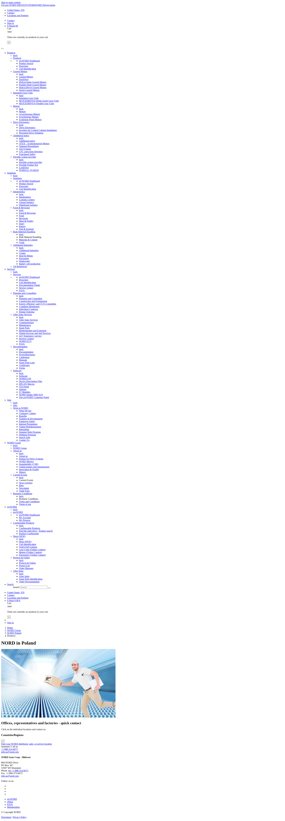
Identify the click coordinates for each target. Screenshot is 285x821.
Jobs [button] (9, 400)
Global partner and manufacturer (34, 467)
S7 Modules (24, 392)
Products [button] (11, 52)
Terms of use (25, 504)
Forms (22, 368)
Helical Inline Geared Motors (32, 82)
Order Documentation (29, 581)
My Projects (24, 520)
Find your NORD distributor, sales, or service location (26, 744)
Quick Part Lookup (28, 547)
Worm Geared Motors (29, 90)
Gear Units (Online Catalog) (32, 549)
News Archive (26, 483)
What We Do (25, 410)
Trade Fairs (24, 491)
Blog (21, 485)
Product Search (26, 63)
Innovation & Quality (29, 469)
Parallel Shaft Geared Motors (32, 85)
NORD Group (20, 448)
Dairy (21, 223)
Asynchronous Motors (29, 114)
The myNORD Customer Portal (34, 397)
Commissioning (26, 322)
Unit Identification (27, 69)
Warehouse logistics (28, 205)
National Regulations (29, 146)
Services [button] (11, 269)
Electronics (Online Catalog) (32, 555)
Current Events (20, 475)
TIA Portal (24, 386)
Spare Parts (24, 328)
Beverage (23, 218)
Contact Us (24, 440)
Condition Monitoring (29, 306)
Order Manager (26, 568)
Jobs (15, 405)
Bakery (22, 226)
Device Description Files (30, 381)
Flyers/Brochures (27, 354)
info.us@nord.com (10, 752)
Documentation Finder (29, 285)
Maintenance (25, 325)
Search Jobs (24, 437)
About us (17, 451)
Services (17, 274)
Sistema (22, 389)
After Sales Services (22, 314)
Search (16, 587)
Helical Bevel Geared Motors (32, 87)
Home (10, 627)
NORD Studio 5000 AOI (31, 394)
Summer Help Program (30, 432)
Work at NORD (20, 408)
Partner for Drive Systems (31, 459)
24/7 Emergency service (30, 336)
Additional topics (21, 135)
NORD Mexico (26, 461)
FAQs (22, 290)
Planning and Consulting (24, 293)
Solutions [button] (11, 173)
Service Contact (26, 338)
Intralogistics (19, 191)
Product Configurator (29, 533)
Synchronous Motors (29, 117)
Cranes (22, 253)
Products (17, 58)
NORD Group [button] (14, 443)
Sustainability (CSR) (28, 464)
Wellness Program (27, 435)
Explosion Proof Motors (30, 119)
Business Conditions (22, 493)
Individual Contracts (28, 309)
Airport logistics (26, 202)
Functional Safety (27, 154)
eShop (10, 802)
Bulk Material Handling (24, 231)
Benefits (23, 416)
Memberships (13, 807)
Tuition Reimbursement (30, 426)
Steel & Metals (26, 256)
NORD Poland (14, 633)
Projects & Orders (21, 557)
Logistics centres (27, 199)
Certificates (24, 365)
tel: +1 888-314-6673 (18, 770)
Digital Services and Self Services (35, 333)
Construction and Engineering (33, 301)
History (22, 472)
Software (17, 370)
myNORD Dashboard (29, 61)
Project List (24, 565)
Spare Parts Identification (30, 579)
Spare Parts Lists (27, 362)
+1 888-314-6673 (9, 749)
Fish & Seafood (26, 229)
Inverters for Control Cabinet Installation (38, 130)
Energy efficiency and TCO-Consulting (37, 304)
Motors (16, 106)
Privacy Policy (20, 817)
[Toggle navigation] (2, 48)
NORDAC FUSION (29, 170)
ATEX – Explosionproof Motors (34, 143)
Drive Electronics (21, 122)
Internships (24, 429)
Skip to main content (10, 2)
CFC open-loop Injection (30, 151)
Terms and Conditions (29, 501)
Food (21, 215)
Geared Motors (20, 71)
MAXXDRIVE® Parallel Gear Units (36, 103)
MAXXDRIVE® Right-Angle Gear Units (39, 101)
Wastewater (24, 261)
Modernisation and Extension (32, 330)
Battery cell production (29, 264)
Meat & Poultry (26, 221)
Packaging (24, 258)
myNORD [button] (12, 507)
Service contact (26, 288)
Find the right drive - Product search (36, 531)
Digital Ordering (26, 312)
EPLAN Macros (26, 384)
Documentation (20, 346)
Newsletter (24, 488)
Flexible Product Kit (28, 165)
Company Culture (27, 413)
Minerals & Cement (28, 239)
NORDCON (25, 378)
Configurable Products (23, 523)
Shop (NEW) (19, 536)
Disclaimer (6, 817)
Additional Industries (23, 245)
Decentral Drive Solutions (31, 133)
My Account (25, 517)
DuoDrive (23, 79)
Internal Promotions (28, 424)
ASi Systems (25, 149)
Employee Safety (27, 421)
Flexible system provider (24, 157)
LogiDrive (24, 167)
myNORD (18, 512)
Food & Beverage (21, 207)
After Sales (18, 571)
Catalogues (24, 357)
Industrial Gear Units (23, 93)
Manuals (23, 360)
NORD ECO (25, 341)
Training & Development (30, 418)
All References (20, 266)
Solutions (17, 178)
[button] (10, 584)
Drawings (23, 66)
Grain (21, 242)
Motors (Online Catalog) (30, 552)
